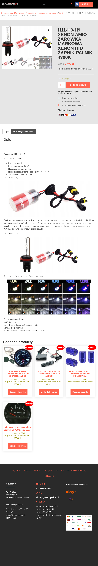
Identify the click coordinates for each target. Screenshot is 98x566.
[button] (44, 4)
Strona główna (7, 13)
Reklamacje (49, 476)
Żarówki (62, 13)
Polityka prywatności (32, 470)
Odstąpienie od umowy (76, 470)
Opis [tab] (7, 131)
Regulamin (16, 470)
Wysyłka (48, 470)
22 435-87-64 (43, 488)
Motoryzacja (19, 13)
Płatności (60, 470)
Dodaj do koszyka (78, 85)
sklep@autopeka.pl (47, 497)
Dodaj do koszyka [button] (18, 392)
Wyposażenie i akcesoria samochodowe (41, 13)
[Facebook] (77, 4)
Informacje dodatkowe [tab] (23, 131)
